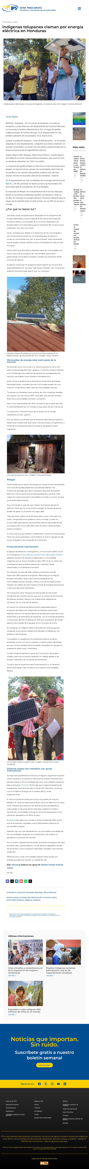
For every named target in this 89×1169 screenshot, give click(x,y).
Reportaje (39, 892)
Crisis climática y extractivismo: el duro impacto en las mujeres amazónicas (25, 970)
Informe (12, 820)
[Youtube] (58, 1084)
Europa (65, 1115)
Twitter (37, 1108)
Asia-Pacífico (68, 1112)
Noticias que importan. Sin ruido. (44, 1041)
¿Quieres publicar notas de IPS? (15, 1115)
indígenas (28, 900)
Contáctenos (11, 1108)
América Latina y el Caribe (16, 897)
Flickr (36, 1114)
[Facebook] (39, 1084)
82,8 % (9, 184)
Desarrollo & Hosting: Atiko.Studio (44, 1158)
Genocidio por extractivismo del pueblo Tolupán (42, 555)
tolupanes (37, 900)
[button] (7, 881)
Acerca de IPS (11, 1101)
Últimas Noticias (49, 892)
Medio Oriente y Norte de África (73, 1119)
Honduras (20, 900)
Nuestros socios (12, 1105)
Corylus (25, 785)
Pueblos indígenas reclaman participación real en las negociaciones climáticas (60, 970)
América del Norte (70, 1109)
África (65, 1101)
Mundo (65, 1123)
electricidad (11, 900)
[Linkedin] (65, 1084)
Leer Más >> (75, 176)
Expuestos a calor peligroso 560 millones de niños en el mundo (24, 1010)
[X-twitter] (46, 1084)
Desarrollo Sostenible (25, 892)
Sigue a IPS (38, 1101)
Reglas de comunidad (42, 1118)
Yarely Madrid (12, 117)
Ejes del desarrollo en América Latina (42, 897)
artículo (15, 865)
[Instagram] (52, 1084)
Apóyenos (10, 1111)
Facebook (38, 1111)
